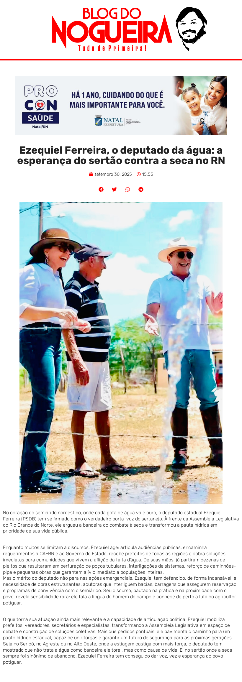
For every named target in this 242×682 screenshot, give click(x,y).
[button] (101, 189)
